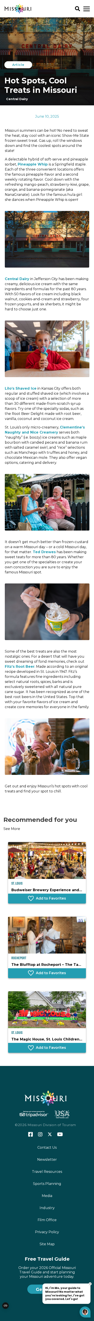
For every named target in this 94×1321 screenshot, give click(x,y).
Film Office (47, 1220)
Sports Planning (47, 1184)
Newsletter (47, 1159)
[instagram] (40, 1134)
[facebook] (30, 1134)
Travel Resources (47, 1172)
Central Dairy (17, 279)
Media (47, 1196)
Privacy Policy (47, 1232)
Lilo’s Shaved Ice (21, 388)
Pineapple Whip (33, 164)
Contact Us (47, 1147)
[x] (50, 1134)
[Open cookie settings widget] (5, 1305)
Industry (47, 1208)
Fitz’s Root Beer (20, 666)
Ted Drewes (44, 552)
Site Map (47, 1244)
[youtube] (60, 1134)
